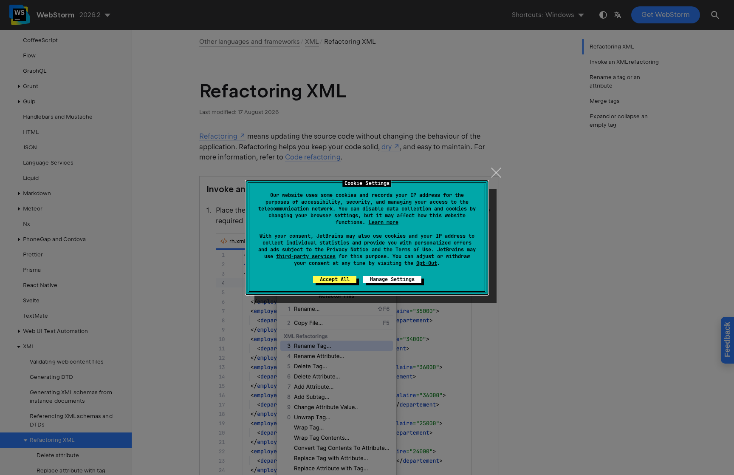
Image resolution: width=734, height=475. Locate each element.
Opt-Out (426, 263)
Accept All (335, 279)
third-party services (306, 256)
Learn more (383, 222)
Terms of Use (413, 249)
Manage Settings (392, 279)
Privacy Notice (347, 249)
